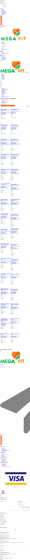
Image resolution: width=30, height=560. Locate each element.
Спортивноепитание (3, 77)
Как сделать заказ (4, 449)
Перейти (3, 53)
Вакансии (3, 460)
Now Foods (8, 144)
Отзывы (3, 73)
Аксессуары (3, 92)
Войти (1, 554)
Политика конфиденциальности (6, 450)
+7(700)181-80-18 (2, 364)
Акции (2, 74)
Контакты (3, 14)
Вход (2, 10)
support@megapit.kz (3, 55)
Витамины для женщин (5, 102)
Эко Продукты (4, 90)
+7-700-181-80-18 (2, 25)
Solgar (6, 173)
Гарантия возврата (4, 59)
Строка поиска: (2, 26)
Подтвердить (2, 550)
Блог (2, 447)
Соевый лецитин (4, 101)
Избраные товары (4, 465)
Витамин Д (12, 129)
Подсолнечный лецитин (5, 100)
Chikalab (8, 204)
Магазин (3, 95)
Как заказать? (3, 13)
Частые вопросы (4, 456)
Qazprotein (4, 129)
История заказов (4, 464)
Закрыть (1, 559)
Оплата (3, 454)
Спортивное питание (4, 89)
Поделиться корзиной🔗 (3, 499)
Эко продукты (3, 78)
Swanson (4, 114)
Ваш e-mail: (1, 543)
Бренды (3, 88)
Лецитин (2, 114)
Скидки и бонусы (4, 12)
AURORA (4, 325)
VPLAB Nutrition (15, 337)
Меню (2, 50)
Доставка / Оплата (4, 57)
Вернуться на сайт (4, 554)
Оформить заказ (2, 513)
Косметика (3, 91)
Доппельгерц (4, 158)
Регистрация (3, 11)
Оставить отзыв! (4, 459)
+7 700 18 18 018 (3, 56)
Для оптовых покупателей (5, 461)
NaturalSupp (18, 173)
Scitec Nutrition (5, 233)
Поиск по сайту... (2, 0)
